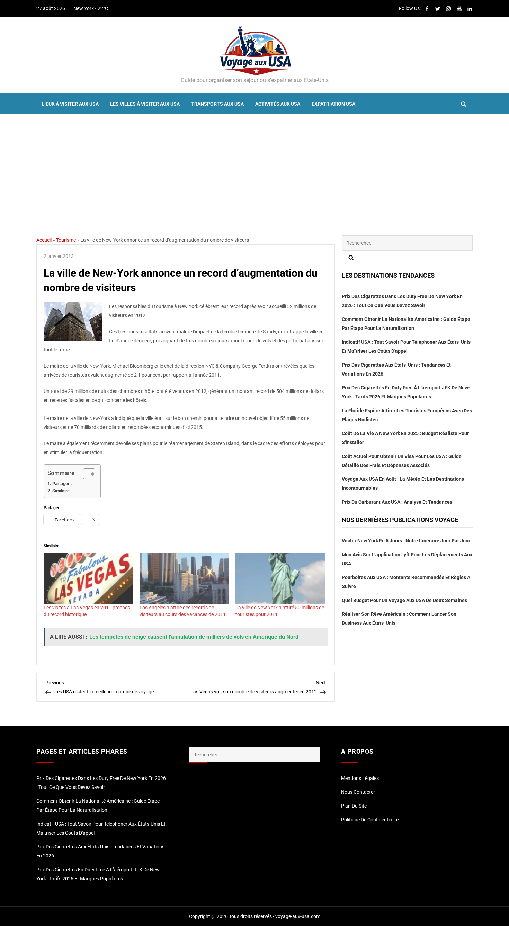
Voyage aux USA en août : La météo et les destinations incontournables (403, 483)
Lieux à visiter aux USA (70, 104)
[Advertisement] (254, 166)
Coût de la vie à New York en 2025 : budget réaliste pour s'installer (405, 438)
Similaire (61, 490)
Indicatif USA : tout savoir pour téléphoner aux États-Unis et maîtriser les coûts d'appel (406, 346)
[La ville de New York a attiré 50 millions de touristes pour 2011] (279, 578)
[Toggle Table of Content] (85, 474)
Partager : (62, 483)
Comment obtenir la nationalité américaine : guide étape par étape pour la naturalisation (406, 323)
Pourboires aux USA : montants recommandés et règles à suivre (406, 582)
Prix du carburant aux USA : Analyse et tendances (397, 502)
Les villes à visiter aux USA (145, 104)
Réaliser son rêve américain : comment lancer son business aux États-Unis (399, 618)
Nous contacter (358, 792)
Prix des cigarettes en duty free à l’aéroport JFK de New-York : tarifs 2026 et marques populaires (406, 392)
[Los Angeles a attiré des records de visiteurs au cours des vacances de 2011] (184, 578)
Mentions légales (360, 778)
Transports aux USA (217, 104)
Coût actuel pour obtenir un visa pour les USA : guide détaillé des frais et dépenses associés (402, 460)
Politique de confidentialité (370, 819)
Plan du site (354, 806)
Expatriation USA (333, 104)
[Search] (351, 257)
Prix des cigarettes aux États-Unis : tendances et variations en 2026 (396, 369)
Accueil (44, 240)
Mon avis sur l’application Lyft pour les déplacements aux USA (407, 559)
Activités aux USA (277, 104)
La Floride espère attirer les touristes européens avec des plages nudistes (407, 415)
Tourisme (66, 240)
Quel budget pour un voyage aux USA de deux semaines (404, 600)
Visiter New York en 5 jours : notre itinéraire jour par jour (406, 540)
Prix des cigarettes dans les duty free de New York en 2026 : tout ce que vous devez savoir (402, 301)
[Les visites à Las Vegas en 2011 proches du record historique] (88, 578)
